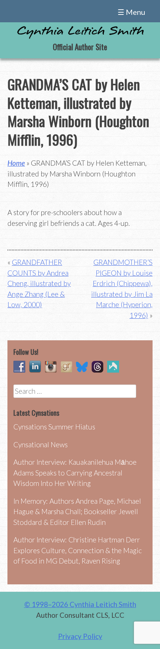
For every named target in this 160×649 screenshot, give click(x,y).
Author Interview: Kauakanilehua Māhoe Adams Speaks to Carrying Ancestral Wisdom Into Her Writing (75, 472)
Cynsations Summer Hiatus (54, 426)
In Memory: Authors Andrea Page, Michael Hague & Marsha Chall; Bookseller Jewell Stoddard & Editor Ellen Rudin (77, 511)
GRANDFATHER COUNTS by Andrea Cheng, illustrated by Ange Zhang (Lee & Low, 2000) (39, 283)
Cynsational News (40, 444)
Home (16, 163)
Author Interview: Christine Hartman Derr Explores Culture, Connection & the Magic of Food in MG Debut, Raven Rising (77, 550)
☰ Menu (131, 11)
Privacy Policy (80, 636)
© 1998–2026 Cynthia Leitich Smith (80, 604)
